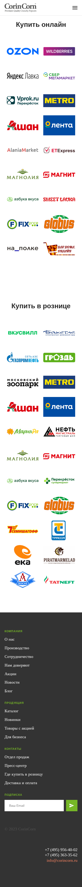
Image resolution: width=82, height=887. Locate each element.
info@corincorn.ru (62, 860)
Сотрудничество (19, 656)
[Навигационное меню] (74, 7)
